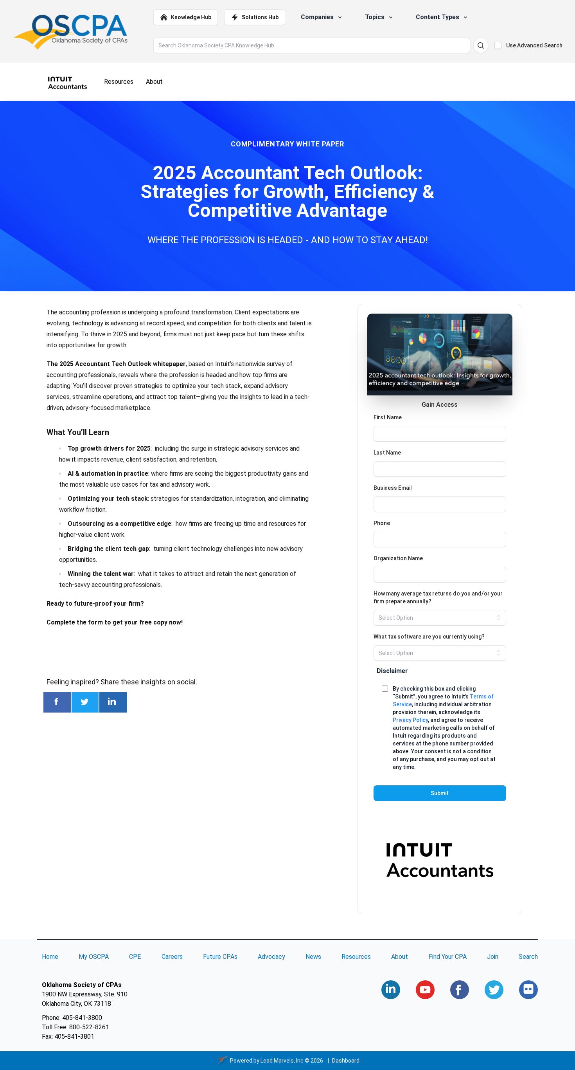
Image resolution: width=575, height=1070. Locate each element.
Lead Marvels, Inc (282, 1060)
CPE (135, 956)
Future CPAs (220, 956)
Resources (356, 956)
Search (528, 956)
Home (50, 956)
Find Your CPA (448, 956)
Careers (172, 956)
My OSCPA (94, 956)
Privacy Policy (410, 720)
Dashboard (345, 1060)
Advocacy (271, 956)
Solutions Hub (260, 17)
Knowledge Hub (191, 17)
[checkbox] (497, 45)
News (313, 956)
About (399, 956)
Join (492, 956)
